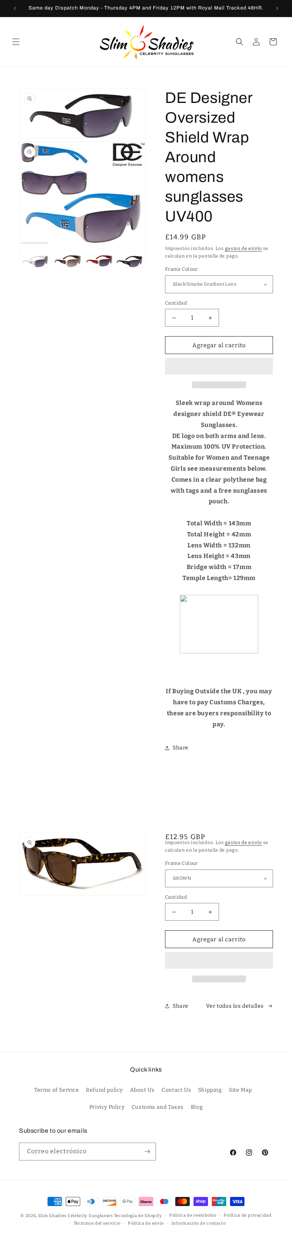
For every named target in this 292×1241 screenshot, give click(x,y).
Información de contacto (198, 1223)
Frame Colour (181, 269)
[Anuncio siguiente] (277, 8)
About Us (142, 1090)
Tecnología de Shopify (138, 1215)
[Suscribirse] (147, 1151)
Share (181, 748)
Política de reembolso (192, 1215)
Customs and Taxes (158, 1107)
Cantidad (176, 303)
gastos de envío (243, 248)
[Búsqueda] (239, 41)
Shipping (210, 1090)
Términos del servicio (97, 1223)
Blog (197, 1107)
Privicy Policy (106, 1107)
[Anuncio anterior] (14, 8)
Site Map (240, 1090)
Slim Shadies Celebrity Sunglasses (75, 1215)
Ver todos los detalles (235, 1006)
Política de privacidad (247, 1215)
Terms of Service (56, 1090)
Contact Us (176, 1090)
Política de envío (146, 1223)
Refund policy (104, 1090)
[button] (219, 366)
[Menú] (16, 41)
